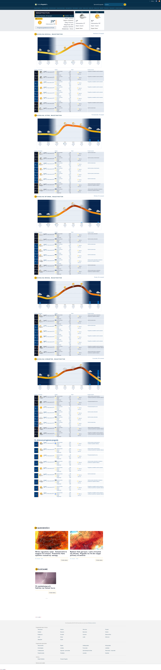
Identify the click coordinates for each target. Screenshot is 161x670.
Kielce (61, 637)
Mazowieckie (40, 645)
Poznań (107, 629)
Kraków (62, 629)
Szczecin (84, 634)
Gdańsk (39, 632)
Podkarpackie (41, 650)
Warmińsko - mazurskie (110, 650)
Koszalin (62, 634)
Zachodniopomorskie (87, 650)
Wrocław (85, 629)
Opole (61, 639)
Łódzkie (62, 648)
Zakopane (40, 639)
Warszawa (40, 629)
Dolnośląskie (40, 648)
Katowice (107, 637)
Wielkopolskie (86, 645)
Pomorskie (85, 648)
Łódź (39, 637)
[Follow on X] (158, 1)
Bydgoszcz (40, 634)
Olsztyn (106, 632)
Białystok (85, 632)
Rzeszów (62, 632)
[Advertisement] (45, 608)
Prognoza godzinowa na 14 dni (45, 27)
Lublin (84, 637)
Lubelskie (107, 648)
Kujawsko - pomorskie (65, 650)
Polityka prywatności (92, 622)
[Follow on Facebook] (156, 1)
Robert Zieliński (41, 659)
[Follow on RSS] (159, 1)
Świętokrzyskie (41, 653)
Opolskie (107, 653)
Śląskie (61, 645)
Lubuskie (84, 653)
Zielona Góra (108, 634)
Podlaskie (62, 653)
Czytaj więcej (64, 560)
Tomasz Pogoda (63, 659)
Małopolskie (108, 645)
